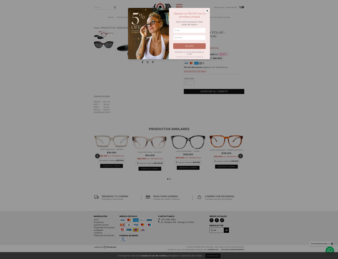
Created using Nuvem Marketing (189, 57)
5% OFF (189, 46)
